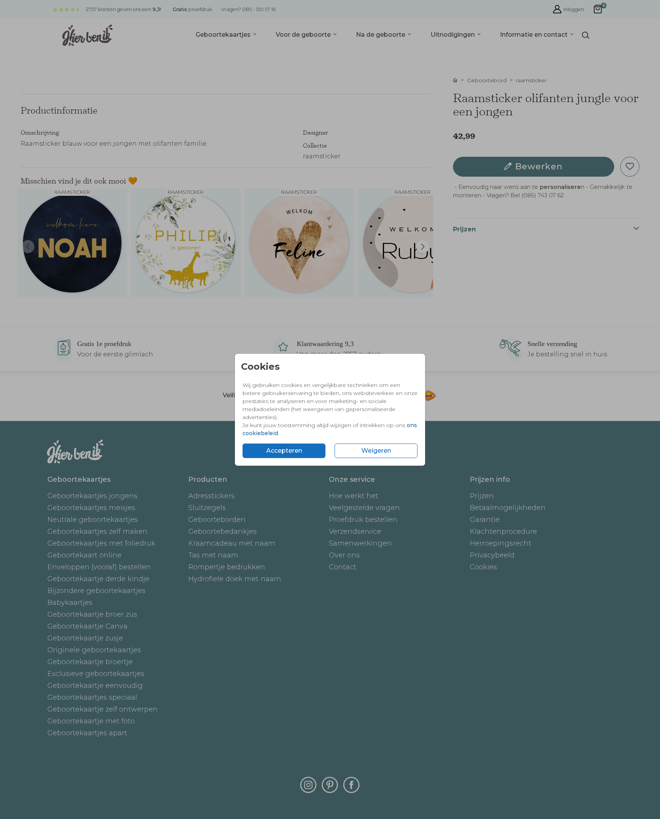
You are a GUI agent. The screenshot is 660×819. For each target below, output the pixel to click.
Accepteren (284, 450)
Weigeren (376, 450)
